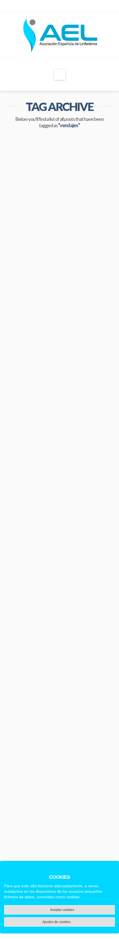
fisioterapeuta (56, 588)
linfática (83, 365)
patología (69, 375)
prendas (91, 375)
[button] (59, 74)
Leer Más (25, 347)
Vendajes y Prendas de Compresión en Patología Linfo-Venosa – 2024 (58, 243)
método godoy (45, 598)
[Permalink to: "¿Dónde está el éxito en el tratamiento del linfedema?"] (59, 427)
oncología (45, 375)
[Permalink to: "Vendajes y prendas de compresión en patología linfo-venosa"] (59, 663)
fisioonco (61, 365)
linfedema (17, 598)
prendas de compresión (82, 598)
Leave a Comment (34, 272)
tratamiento (18, 608)
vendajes (16, 385)
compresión (18, 365)
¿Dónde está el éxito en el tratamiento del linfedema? (59, 477)
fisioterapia (85, 588)
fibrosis (30, 588)
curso (40, 365)
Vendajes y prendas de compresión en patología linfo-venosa (58, 731)
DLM (12, 588)
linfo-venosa (19, 375)
